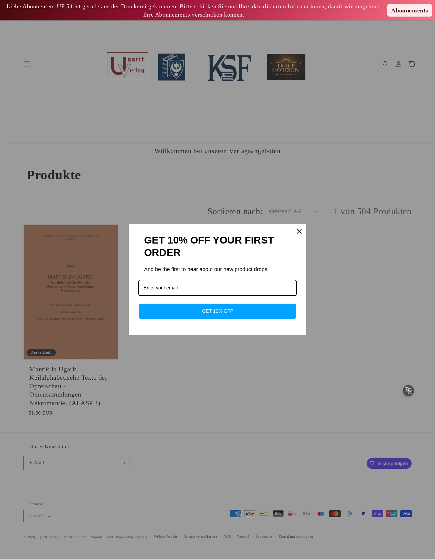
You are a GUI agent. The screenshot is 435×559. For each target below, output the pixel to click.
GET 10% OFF (217, 311)
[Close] (299, 231)
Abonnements (409, 10)
